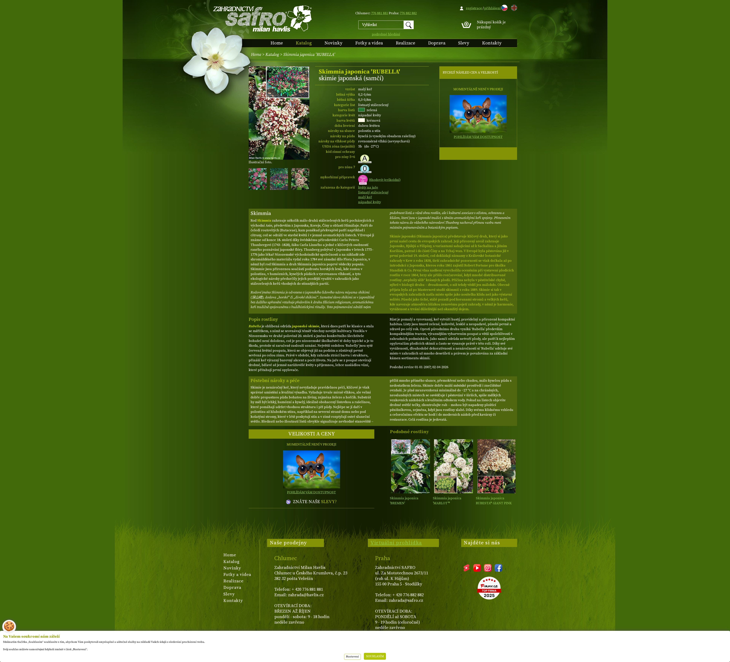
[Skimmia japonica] (410, 466)
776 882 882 (408, 13)
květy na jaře (368, 187)
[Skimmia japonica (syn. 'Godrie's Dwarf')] (453, 466)
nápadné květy (369, 202)
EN (513, 7)
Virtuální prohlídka (396, 543)
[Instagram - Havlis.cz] (487, 570)
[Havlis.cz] (262, 18)
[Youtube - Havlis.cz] (477, 570)
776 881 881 (379, 13)
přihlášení (492, 8)
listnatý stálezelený (373, 192)
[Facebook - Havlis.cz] (498, 570)
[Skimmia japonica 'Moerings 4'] (496, 466)
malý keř (365, 197)
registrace (474, 8)
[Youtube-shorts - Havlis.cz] (466, 570)
